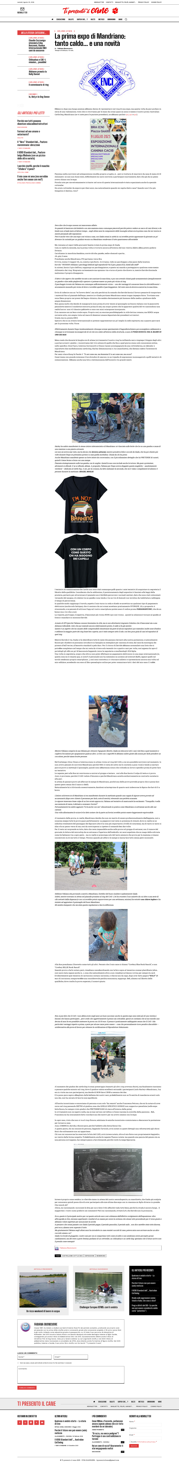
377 (122, 1452)
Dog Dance (33, 94)
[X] (36, 1422)
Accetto (144, 1442)
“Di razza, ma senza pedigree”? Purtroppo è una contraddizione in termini (106, 1436)
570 (123, 1430)
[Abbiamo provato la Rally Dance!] (22, 72)
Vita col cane (22, 172)
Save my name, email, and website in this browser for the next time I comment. (46, 1363)
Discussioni (22, 127)
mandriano (101, 1256)
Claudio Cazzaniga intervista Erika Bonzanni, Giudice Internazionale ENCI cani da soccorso (38, 45)
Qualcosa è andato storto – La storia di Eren (70, 1422)
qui (127, 114)
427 (122, 1442)
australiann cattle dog (72, 1256)
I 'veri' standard (23, 148)
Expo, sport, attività (36, 38)
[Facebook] (19, 1422)
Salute (20, 137)
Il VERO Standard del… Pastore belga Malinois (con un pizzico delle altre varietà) (31, 155)
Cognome (132, 1428)
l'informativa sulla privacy (146, 1442)
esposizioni (89, 1256)
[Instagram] (25, 1422)
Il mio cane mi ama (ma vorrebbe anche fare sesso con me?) (32, 178)
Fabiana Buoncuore (64, 48)
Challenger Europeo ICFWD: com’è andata (99, 1307)
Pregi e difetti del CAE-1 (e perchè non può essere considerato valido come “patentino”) (145, 1308)
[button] (125, 19)
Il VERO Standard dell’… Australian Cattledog (69, 1441)
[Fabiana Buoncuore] (27, 1333)
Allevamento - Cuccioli (63, 1436)
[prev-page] (18, 105)
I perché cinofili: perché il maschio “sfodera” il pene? (33, 167)
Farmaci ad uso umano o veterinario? (28, 133)
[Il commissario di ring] (22, 84)
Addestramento (98, 1429)
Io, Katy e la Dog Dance (39, 96)
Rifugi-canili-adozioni (63, 1427)
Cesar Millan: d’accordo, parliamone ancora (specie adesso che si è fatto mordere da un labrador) (107, 1424)
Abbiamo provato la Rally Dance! (38, 72)
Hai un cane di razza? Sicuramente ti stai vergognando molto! (107, 1447)
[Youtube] (42, 1422)
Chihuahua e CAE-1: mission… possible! (37, 61)
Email (132, 1435)
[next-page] (22, 105)
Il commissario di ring (39, 84)
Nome (132, 1422)
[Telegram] (31, 1422)
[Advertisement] (108, 209)
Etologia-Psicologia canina (29, 183)
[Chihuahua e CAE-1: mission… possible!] (22, 60)
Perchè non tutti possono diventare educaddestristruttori (32, 122)
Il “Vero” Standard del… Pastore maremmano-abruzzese (32, 143)
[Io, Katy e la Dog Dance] (22, 96)
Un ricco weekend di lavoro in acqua (43, 1311)
